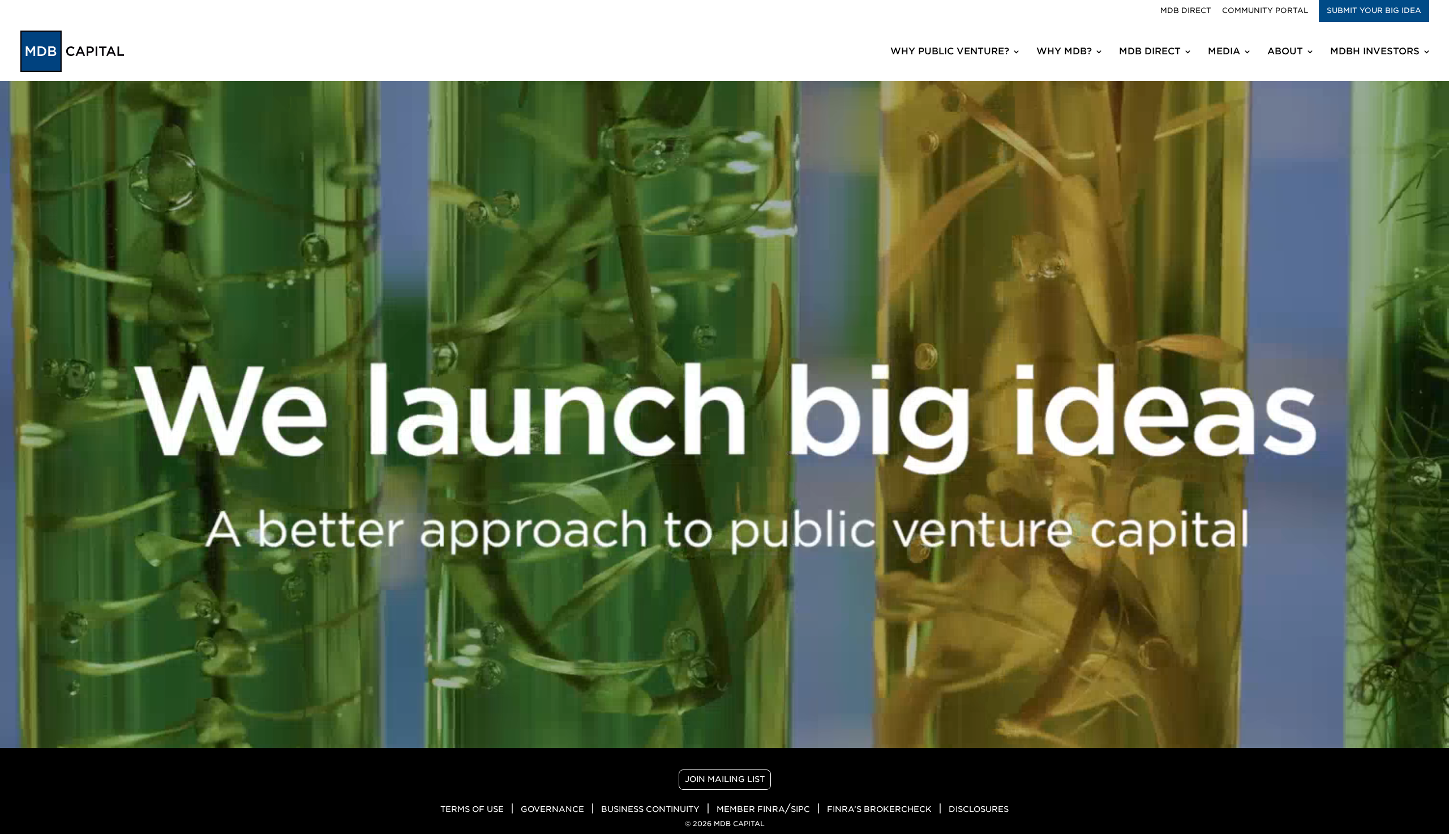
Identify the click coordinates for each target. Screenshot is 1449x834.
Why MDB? (1064, 52)
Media (1224, 52)
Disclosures (979, 809)
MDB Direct (1185, 11)
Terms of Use (472, 809)
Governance (552, 809)
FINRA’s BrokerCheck (879, 809)
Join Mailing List (725, 779)
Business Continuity (650, 809)
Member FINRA (751, 809)
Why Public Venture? (949, 52)
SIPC (800, 809)
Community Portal (1265, 11)
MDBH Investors (1375, 52)
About (1285, 52)
